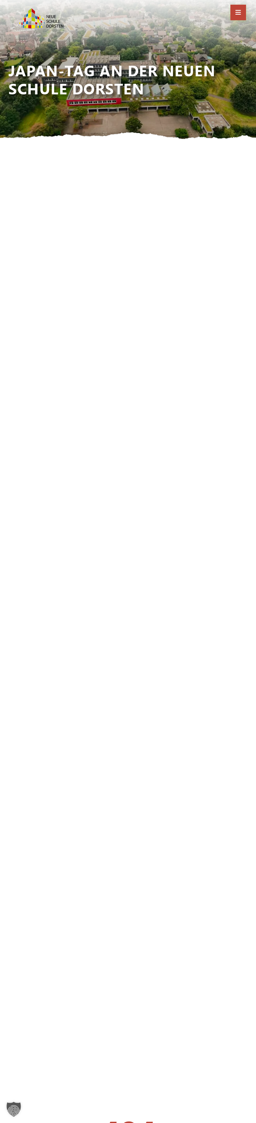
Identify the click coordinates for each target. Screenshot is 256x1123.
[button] (13, 1109)
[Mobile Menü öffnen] (238, 12)
